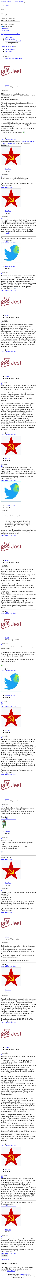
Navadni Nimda (10, 267)
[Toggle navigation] (24, 2)
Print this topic (10, 58)
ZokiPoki (8, 169)
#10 (2, 645)
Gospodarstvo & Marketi (13, 41)
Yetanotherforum (24, 1274)
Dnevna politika (10, 39)
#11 (2, 703)
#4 (1, 274)
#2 (1, 176)
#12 (2, 738)
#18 (2, 1055)
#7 (1, 466)
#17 (2, 997)
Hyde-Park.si (19, 2)
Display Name (5, 15)
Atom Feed (18, 58)
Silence (7, 832)
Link (7, 233)
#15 (2, 890)
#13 (2, 806)
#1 (1, 92)
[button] (7, 5)
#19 (2, 1177)
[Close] (1, 13)
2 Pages (4, 1255)
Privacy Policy (5, 1259)
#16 (2, 944)
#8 (1, 512)
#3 (1, 218)
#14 (2, 839)
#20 (2, 1237)
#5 (1, 322)
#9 (1, 567)
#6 (1, 384)
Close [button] (17, 1271)
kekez (7, 85)
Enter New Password (8, 20)
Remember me (7, 26)
